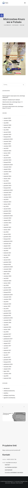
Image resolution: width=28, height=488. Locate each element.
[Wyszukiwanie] (14, 84)
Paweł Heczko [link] (19, 482)
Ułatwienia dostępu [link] (11, 467)
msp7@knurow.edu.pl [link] (11, 462)
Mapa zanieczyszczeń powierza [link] (10, 450)
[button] (25, 3)
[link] (2, 15)
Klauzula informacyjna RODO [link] (14, 472)
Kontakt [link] (7, 464)
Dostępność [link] (8, 470)
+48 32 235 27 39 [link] (11, 459)
